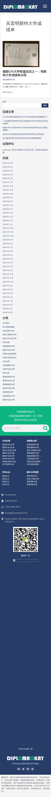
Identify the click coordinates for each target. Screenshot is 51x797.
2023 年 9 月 (8, 286)
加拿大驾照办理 (33, 479)
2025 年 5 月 (8, 209)
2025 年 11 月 (8, 190)
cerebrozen (7, 150)
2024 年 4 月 (8, 259)
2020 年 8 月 (8, 312)
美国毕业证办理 (9, 388)
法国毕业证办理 (9, 369)
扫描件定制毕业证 (9, 358)
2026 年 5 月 (8, 167)
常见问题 (6, 342)
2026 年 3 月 (8, 175)
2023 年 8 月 (8, 289)
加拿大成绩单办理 (9, 335)
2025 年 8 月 (8, 201)
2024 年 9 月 (8, 240)
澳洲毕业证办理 (9, 381)
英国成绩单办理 (9, 396)
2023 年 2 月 (8, 297)
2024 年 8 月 (8, 244)
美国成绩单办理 (9, 384)
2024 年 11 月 (8, 232)
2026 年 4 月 (8, 171)
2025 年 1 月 (7, 224)
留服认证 (5, 476)
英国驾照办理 (32, 482)
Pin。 (3, 791)
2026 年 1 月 (8, 182)
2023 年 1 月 (8, 301)
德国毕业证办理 (9, 350)
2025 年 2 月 (8, 221)
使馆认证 (5, 482)
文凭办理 (6, 361)
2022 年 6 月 (8, 305)
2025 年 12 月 (8, 186)
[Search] (45, 428)
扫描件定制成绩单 (9, 354)
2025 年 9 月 (8, 198)
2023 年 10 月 (8, 282)
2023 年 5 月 (8, 293)
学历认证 (6, 472)
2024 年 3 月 (8, 263)
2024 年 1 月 (8, 270)
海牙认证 (6, 373)
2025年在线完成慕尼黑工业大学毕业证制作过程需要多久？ (25, 117)
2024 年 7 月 (8, 247)
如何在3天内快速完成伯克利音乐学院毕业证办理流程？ (24, 134)
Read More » (8, 92)
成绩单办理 (32, 440)
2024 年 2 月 (8, 266)
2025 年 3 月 (8, 217)
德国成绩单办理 (9, 80)
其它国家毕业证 (9, 331)
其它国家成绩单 (9, 327)
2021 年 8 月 (7, 309)
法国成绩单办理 (9, 365)
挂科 (24, 777)
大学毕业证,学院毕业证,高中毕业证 (25, 764)
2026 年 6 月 (8, 163)
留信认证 (5, 479)
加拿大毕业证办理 (9, 338)
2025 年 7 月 (8, 205)
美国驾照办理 (8, 392)
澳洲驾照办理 (32, 484)
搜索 (4, 102)
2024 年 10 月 (8, 236)
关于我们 (6, 323)
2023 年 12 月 (8, 274)
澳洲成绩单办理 (9, 377)
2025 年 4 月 (8, 213)
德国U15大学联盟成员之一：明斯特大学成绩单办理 (25, 73)
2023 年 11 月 (8, 278)
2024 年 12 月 (8, 228)
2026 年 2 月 (8, 178)
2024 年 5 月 (8, 255)
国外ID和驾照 (33, 472)
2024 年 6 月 (8, 251)
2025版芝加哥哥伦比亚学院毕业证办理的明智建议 (22, 138)
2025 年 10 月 (8, 194)
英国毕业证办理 (9, 400)
